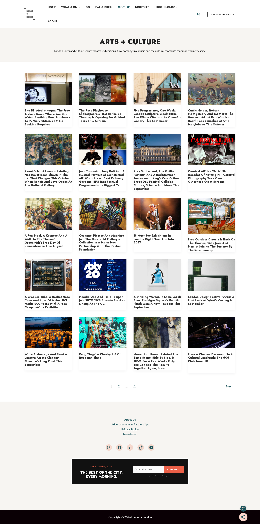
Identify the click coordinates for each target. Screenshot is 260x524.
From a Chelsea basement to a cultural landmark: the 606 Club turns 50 (210, 357)
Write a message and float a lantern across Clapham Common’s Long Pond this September (46, 359)
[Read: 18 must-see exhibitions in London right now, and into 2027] (157, 213)
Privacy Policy (130, 429)
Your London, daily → (222, 14)
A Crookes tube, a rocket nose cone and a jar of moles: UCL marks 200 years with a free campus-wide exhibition (47, 302)
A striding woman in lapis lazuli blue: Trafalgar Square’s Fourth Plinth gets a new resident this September (157, 302)
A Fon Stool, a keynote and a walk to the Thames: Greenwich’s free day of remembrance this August (46, 241)
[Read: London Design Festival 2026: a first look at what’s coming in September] (211, 274)
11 (134, 386)
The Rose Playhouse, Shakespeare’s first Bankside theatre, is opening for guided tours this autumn (102, 115)
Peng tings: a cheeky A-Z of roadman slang (100, 356)
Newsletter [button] (130, 434)
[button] (78, 7)
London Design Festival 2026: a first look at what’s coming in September (211, 300)
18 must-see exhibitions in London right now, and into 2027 (154, 239)
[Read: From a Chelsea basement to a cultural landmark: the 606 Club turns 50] (211, 332)
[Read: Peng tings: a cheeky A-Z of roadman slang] (102, 332)
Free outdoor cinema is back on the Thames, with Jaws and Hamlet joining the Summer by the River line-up (211, 244)
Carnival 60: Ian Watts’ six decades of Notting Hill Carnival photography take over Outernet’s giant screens (211, 176)
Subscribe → (174, 469)
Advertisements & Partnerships (130, 424)
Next (231, 386)
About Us (130, 419)
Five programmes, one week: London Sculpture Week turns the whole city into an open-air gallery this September (157, 115)
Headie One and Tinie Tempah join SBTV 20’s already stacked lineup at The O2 (102, 300)
